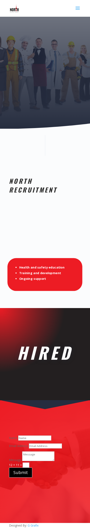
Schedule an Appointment (43, 107)
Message (15, 460)
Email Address (18, 446)
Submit (20, 472)
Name (13, 438)
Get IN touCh (43, 82)
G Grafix (33, 525)
